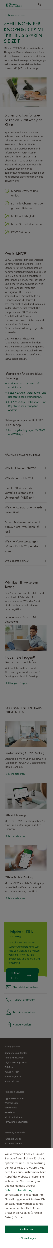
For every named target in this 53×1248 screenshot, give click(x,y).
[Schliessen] (46, 1153)
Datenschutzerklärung (18, 1190)
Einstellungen (28, 1238)
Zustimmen (26, 1229)
